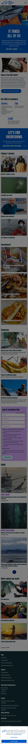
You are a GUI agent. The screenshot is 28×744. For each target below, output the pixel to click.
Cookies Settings (14, 737)
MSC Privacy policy (18, 734)
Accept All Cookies (14, 741)
